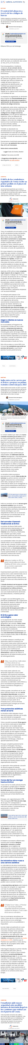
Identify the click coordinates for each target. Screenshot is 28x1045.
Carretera (3, 1000)
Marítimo (3, 377)
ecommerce (12, 366)
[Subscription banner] (14, 361)
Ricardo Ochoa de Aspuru (15, 26)
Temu (3, 366)
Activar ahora (10, 41)
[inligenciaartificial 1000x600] (4, 496)
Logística (3, 176)
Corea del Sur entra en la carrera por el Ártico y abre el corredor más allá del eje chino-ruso (17, 817)
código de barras (6, 165)
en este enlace (14, 160)
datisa (16, 165)
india (14, 988)
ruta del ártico (5, 988)
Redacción (15, 199)
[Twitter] (7, 1044)
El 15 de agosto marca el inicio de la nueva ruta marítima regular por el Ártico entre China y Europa (17, 496)
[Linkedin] (11, 1044)
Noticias (3, 8)
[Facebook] (2, 1044)
